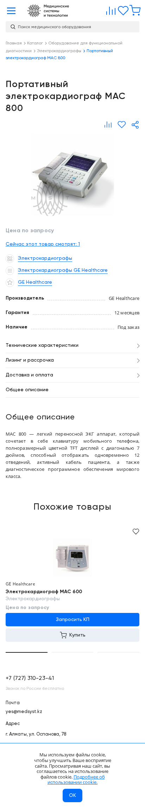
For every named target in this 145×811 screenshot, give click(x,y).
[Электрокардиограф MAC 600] (72, 557)
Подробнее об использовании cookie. (76, 780)
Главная (48, 11)
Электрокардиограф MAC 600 (44, 591)
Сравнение (109, 9)
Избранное (121, 9)
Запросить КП (72, 619)
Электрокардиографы (33, 598)
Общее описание (27, 389)
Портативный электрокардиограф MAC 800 (72, 174)
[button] (27, 652)
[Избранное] (121, 125)
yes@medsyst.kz (24, 711)
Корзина (133, 9)
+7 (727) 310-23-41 (30, 678)
